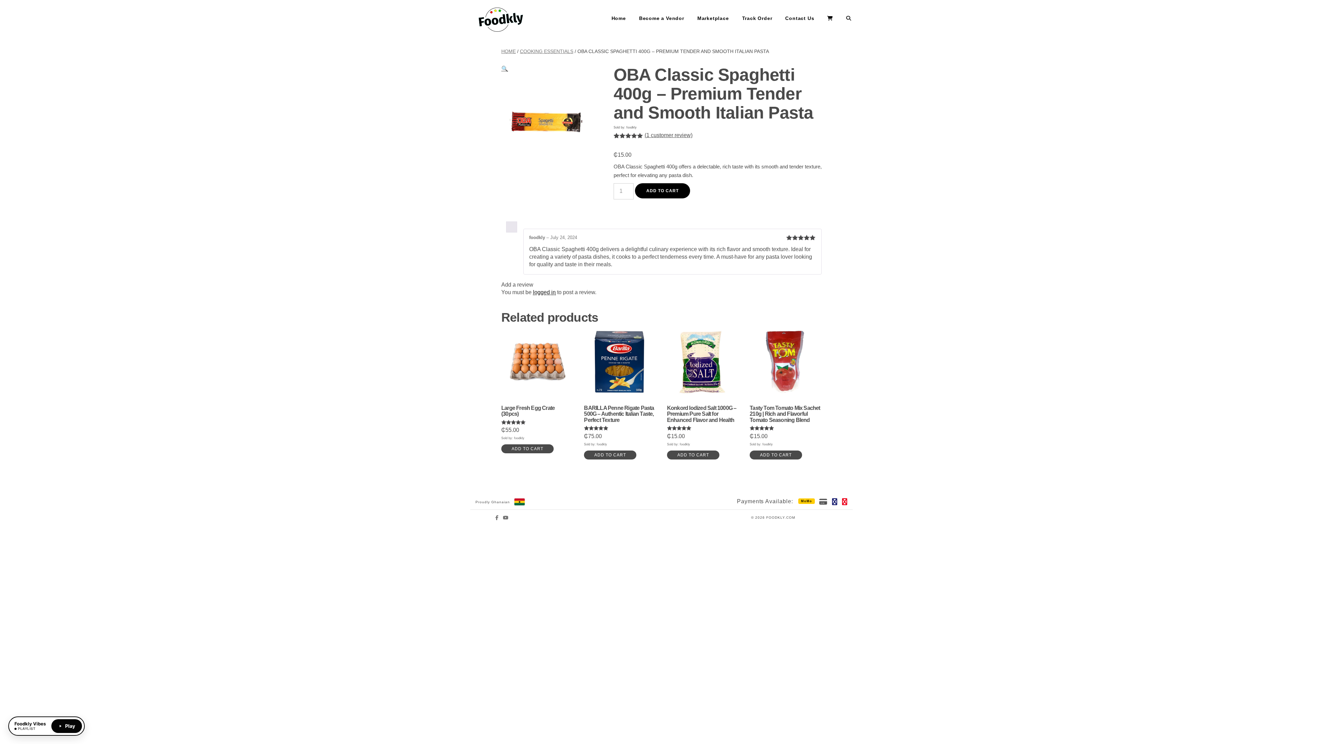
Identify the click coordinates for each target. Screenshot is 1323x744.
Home (619, 18)
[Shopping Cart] (830, 18)
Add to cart (662, 190)
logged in (544, 292)
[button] (504, 69)
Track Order (757, 18)
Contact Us (799, 18)
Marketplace (713, 18)
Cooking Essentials (546, 51)
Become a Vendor (661, 18)
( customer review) (669, 135)
